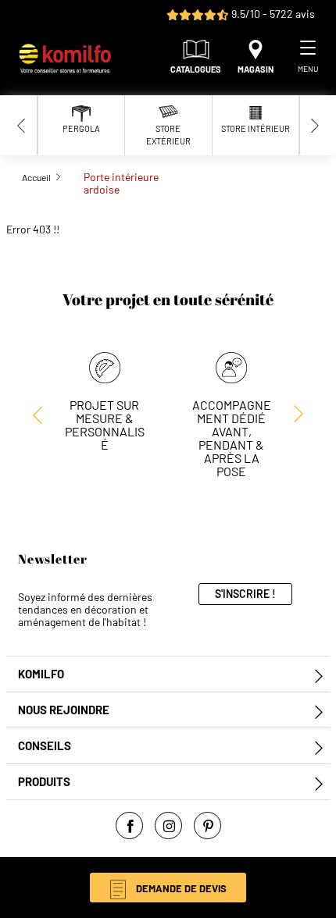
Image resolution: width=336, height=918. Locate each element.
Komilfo (41, 674)
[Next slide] (315, 125)
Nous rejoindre (63, 710)
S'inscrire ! (245, 593)
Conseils (44, 746)
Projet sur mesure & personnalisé (105, 424)
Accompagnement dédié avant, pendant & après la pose (231, 438)
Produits (44, 782)
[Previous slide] (22, 125)
